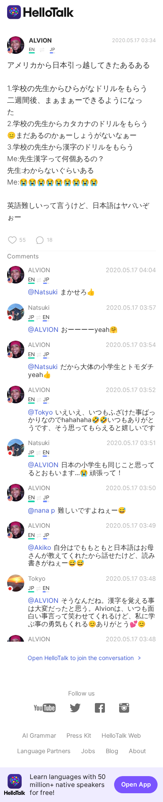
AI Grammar (39, 735)
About (137, 751)
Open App (136, 784)
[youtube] (45, 707)
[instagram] (124, 708)
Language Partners (44, 751)
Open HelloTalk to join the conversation (81, 657)
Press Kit (78, 735)
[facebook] (100, 708)
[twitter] (75, 708)
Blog (112, 751)
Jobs (88, 751)
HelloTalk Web (121, 735)
